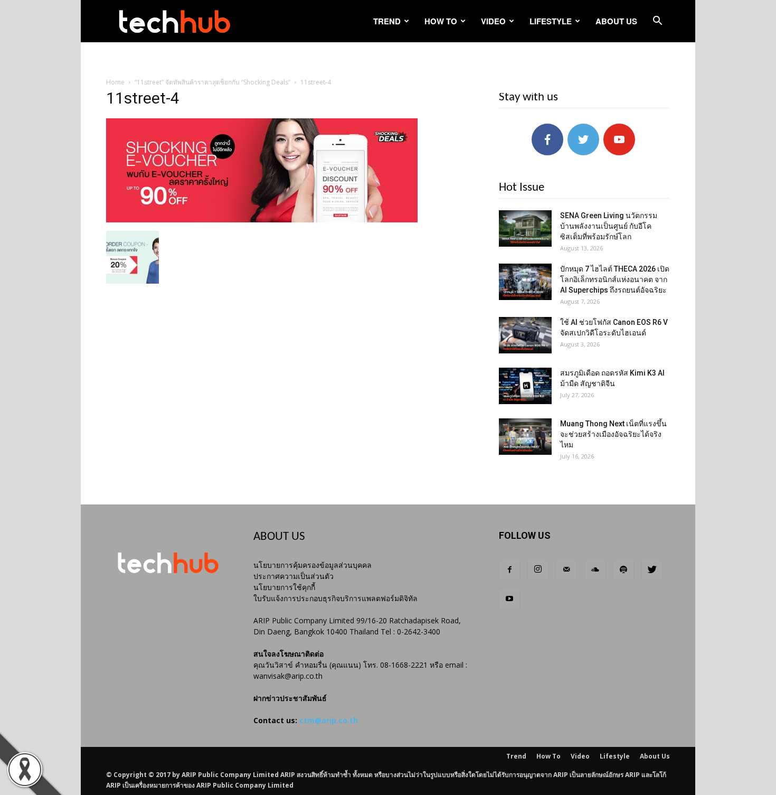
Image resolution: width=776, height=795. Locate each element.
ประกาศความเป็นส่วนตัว (293, 576)
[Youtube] (509, 599)
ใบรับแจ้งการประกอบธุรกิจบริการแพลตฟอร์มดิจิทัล (335, 598)
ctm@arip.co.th (328, 720)
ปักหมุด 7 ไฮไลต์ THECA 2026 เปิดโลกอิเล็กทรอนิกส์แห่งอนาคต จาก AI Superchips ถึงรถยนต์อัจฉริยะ (614, 279)
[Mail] (566, 570)
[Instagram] (537, 570)
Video (493, 21)
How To (440, 21)
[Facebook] (509, 570)
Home (115, 82)
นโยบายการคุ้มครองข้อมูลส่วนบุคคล (312, 565)
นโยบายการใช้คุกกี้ (284, 587)
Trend (387, 21)
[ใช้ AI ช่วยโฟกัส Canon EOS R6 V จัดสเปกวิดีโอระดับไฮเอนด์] (525, 335)
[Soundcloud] (594, 570)
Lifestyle (550, 21)
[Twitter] (652, 570)
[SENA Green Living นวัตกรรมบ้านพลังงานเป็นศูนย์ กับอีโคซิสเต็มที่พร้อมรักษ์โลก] (525, 228)
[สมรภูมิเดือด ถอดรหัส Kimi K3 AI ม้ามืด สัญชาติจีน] (525, 386)
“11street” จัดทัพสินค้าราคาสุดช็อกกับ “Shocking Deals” (212, 82)
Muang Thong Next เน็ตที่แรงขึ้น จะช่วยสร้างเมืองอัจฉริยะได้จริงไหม (613, 434)
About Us (616, 21)
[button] (657, 22)
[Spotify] (623, 570)
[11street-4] (262, 220)
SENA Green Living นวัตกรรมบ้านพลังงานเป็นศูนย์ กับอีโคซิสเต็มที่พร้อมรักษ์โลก (608, 226)
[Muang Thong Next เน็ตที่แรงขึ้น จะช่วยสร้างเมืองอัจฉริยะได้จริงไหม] (525, 436)
